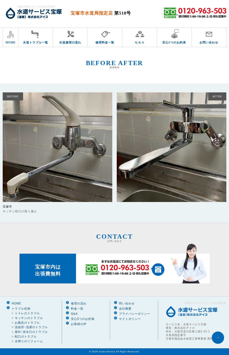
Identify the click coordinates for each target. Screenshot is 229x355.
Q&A (74, 313)
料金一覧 (77, 308)
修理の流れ (79, 303)
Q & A (139, 42)
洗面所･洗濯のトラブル (31, 327)
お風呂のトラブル (27, 322)
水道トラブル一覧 (35, 42)
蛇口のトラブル (26, 336)
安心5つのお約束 (174, 42)
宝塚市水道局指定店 (101, 13)
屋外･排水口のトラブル (31, 332)
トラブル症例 (21, 308)
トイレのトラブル (27, 313)
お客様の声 (79, 324)
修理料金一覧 (104, 42)
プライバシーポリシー (134, 313)
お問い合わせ (208, 42)
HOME (11, 42)
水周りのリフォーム (29, 341)
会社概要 (125, 308)
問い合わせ (127, 303)
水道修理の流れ (70, 42)
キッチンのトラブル (29, 318)
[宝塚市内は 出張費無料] (114, 282)
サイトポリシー (130, 319)
